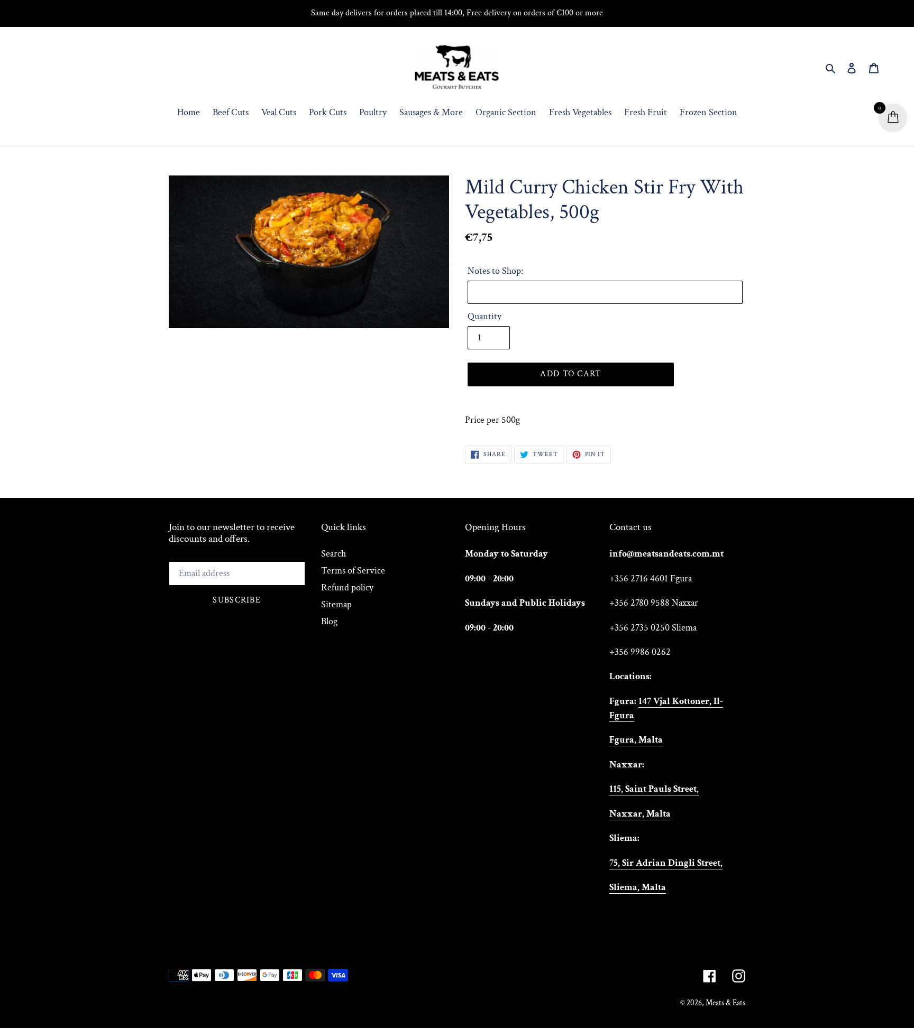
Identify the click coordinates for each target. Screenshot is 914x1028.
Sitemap (336, 604)
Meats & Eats (725, 1003)
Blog (329, 621)
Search (333, 554)
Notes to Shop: (495, 271)
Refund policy (347, 587)
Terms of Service (353, 570)
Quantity (484, 316)
